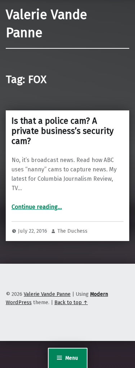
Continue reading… (37, 206)
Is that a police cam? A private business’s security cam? (62, 131)
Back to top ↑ (71, 302)
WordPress (19, 302)
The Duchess (72, 231)
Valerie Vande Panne (47, 294)
